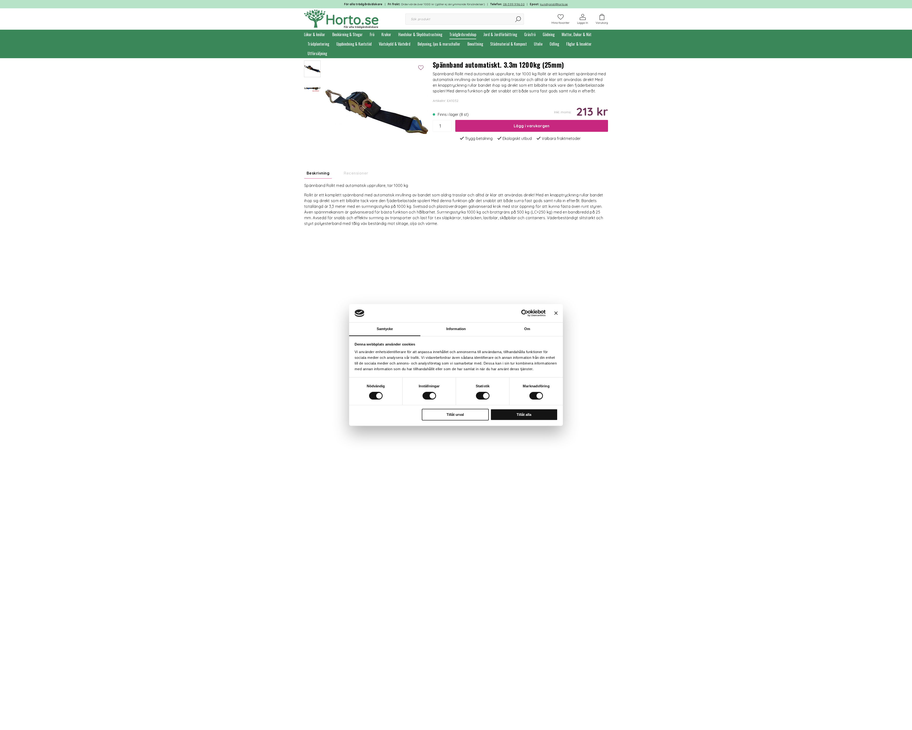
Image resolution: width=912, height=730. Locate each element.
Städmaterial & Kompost (508, 44)
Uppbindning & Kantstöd (354, 44)
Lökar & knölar (314, 34)
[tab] (312, 69)
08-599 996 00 (514, 4)
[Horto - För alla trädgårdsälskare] (341, 18)
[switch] (429, 396)
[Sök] (518, 19)
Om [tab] (527, 329)
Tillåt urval (455, 414)
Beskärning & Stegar (347, 34)
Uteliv (538, 44)
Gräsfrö (530, 34)
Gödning (549, 34)
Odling (554, 44)
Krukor (386, 34)
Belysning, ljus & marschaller (439, 44)
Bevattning (475, 44)
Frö (372, 34)
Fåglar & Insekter (579, 44)
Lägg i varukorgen (531, 125)
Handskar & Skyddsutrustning (420, 34)
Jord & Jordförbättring (500, 34)
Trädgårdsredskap (462, 34)
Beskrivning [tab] (318, 173)
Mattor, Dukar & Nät (576, 34)
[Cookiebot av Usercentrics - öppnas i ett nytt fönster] (525, 313)
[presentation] (312, 69)
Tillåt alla (524, 414)
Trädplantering (318, 44)
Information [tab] (456, 329)
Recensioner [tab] (356, 173)
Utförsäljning (317, 53)
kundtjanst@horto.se (554, 4)
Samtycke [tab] (385, 329)
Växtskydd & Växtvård (394, 44)
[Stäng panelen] (556, 313)
